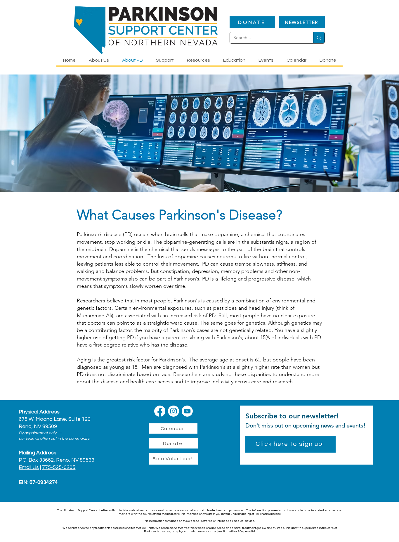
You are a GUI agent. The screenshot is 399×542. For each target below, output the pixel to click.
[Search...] (319, 37)
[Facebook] (159, 411)
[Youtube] (187, 411)
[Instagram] (173, 411)
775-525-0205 (58, 467)
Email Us (29, 467)
